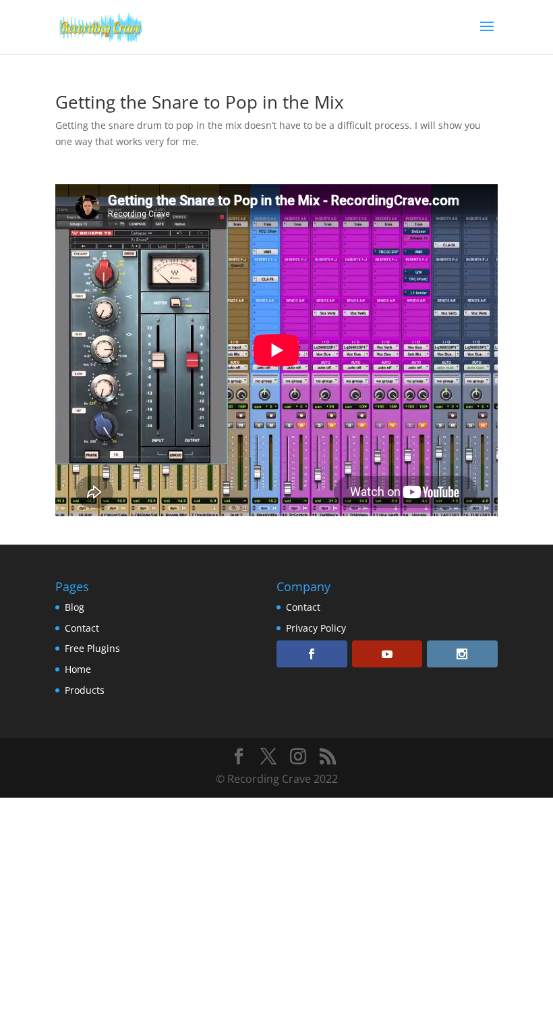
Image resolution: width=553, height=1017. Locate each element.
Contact (82, 628)
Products (85, 690)
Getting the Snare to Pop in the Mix (199, 102)
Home (78, 669)
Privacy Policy (316, 628)
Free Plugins (92, 648)
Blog (74, 607)
